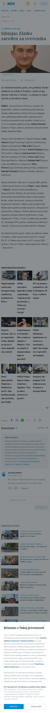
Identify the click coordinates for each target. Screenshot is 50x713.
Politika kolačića (27, 641)
